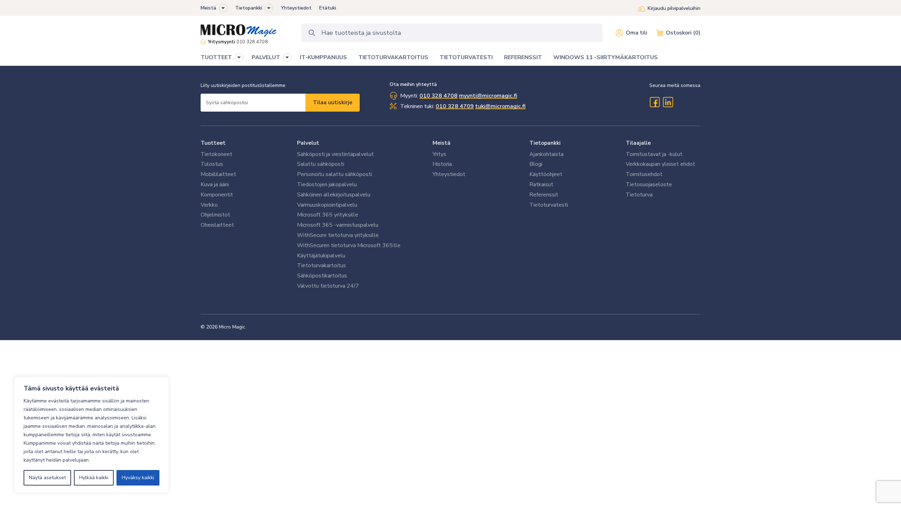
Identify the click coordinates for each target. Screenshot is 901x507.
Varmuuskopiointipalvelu (327, 205)
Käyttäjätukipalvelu (321, 255)
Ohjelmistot (215, 215)
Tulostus (212, 164)
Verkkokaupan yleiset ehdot (660, 164)
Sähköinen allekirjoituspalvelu (333, 195)
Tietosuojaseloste (649, 184)
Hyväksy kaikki (138, 477)
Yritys (439, 154)
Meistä (208, 8)
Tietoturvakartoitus (321, 265)
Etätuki (327, 8)
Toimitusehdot (644, 174)
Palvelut (308, 143)
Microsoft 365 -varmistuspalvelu (337, 225)
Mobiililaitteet (218, 174)
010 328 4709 (455, 106)
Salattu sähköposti (320, 164)
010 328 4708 (252, 42)
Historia (442, 164)
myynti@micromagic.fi (488, 96)
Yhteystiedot (296, 8)
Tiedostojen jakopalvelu (327, 184)
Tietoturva (639, 195)
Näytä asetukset (47, 477)
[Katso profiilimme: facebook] (654, 102)
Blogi (535, 164)
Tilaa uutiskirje (332, 102)
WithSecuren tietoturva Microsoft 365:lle (349, 245)
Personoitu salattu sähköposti (334, 174)
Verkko (209, 205)
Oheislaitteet (217, 225)
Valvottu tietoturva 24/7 (328, 286)
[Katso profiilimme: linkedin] (668, 102)
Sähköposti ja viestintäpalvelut (335, 154)
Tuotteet (213, 143)
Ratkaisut (541, 184)
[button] (223, 8)
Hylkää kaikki (93, 477)
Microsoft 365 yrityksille (327, 215)
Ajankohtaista (546, 154)
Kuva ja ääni (215, 184)
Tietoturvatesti (548, 205)
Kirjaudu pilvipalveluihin (674, 8)
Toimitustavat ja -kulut (654, 154)
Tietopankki (248, 8)
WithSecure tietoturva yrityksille (338, 235)
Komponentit (217, 195)
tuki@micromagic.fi (500, 106)
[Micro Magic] (239, 28)
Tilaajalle (638, 143)
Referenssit (543, 195)
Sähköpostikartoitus (322, 276)
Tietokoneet (216, 154)
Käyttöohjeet (545, 174)
